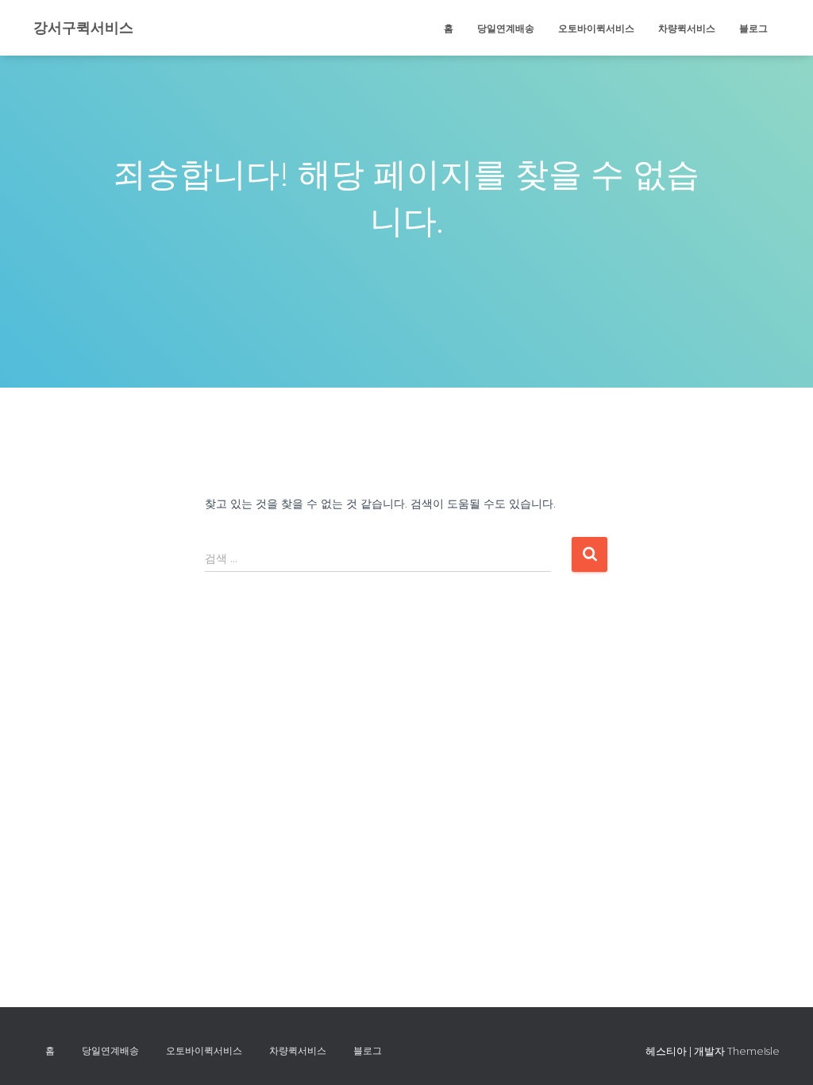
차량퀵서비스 (686, 28)
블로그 (753, 28)
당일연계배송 (505, 28)
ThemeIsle (753, 1050)
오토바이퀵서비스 (596, 28)
